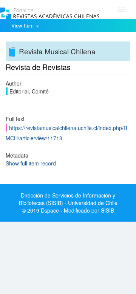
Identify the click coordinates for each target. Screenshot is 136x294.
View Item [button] (23, 25)
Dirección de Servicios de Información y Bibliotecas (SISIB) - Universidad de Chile (68, 199)
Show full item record (31, 163)
